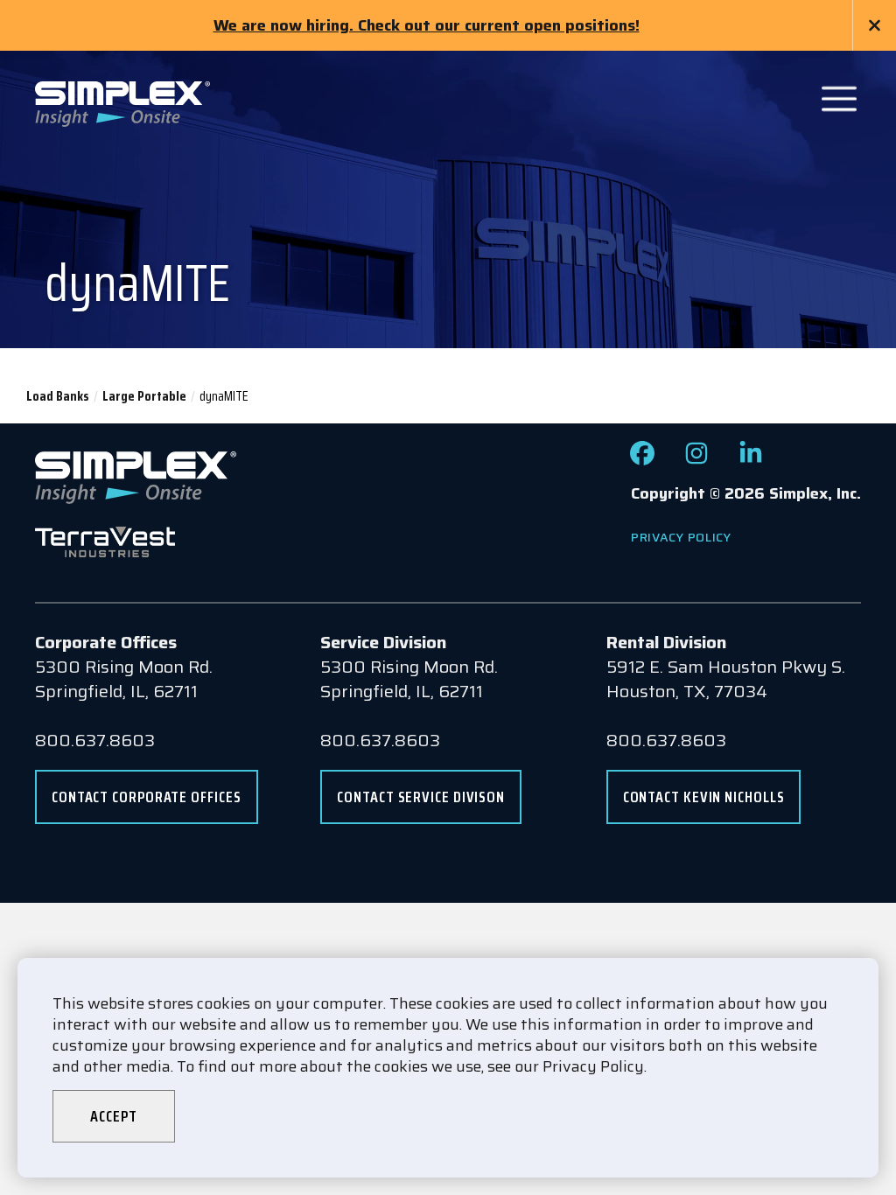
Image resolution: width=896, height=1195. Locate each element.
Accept (113, 1116)
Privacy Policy (681, 537)
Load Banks (57, 396)
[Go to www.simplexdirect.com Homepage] (122, 102)
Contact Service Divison (421, 797)
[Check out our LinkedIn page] (750, 459)
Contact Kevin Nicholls (704, 797)
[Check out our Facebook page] (642, 459)
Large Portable (144, 396)
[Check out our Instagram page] (696, 459)
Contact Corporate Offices (147, 797)
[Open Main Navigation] (839, 99)
